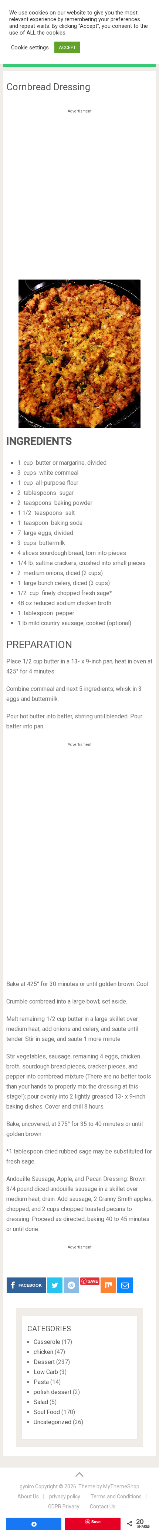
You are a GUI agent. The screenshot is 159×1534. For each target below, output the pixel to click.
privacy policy (64, 1496)
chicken (43, 1351)
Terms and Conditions (116, 1496)
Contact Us (102, 1506)
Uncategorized (52, 1422)
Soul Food (47, 1412)
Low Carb (46, 1371)
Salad (41, 1402)
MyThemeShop (121, 1486)
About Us (28, 1496)
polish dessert (52, 1392)
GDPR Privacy (64, 1506)
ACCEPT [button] (67, 47)
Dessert (44, 1361)
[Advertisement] (79, 196)
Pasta (41, 1382)
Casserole (47, 1341)
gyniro (27, 1486)
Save (93, 1281)
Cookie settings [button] (30, 47)
